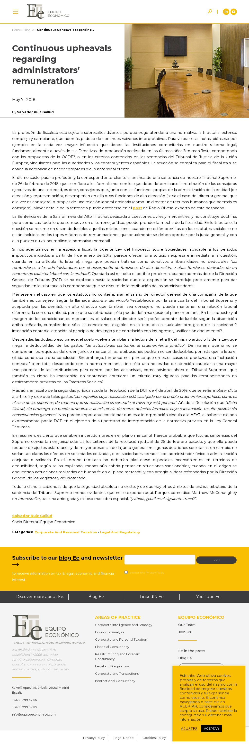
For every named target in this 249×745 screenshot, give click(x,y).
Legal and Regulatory (112, 666)
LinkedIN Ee (152, 596)
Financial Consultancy (112, 647)
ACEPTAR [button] (211, 728)
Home (16, 30)
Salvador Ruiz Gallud (35, 112)
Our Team (187, 625)
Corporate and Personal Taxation (121, 639)
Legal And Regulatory (120, 532)
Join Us (184, 632)
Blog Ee (96, 596)
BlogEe (29, 30)
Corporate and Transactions (117, 673)
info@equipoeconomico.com (34, 714)
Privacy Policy (155, 572)
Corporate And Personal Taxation (66, 532)
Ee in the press (191, 651)
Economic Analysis (109, 632)
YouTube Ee (208, 596)
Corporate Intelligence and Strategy (123, 625)
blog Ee (69, 558)
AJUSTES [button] (189, 729)
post (137, 208)
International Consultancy (115, 681)
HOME (15, 11)
